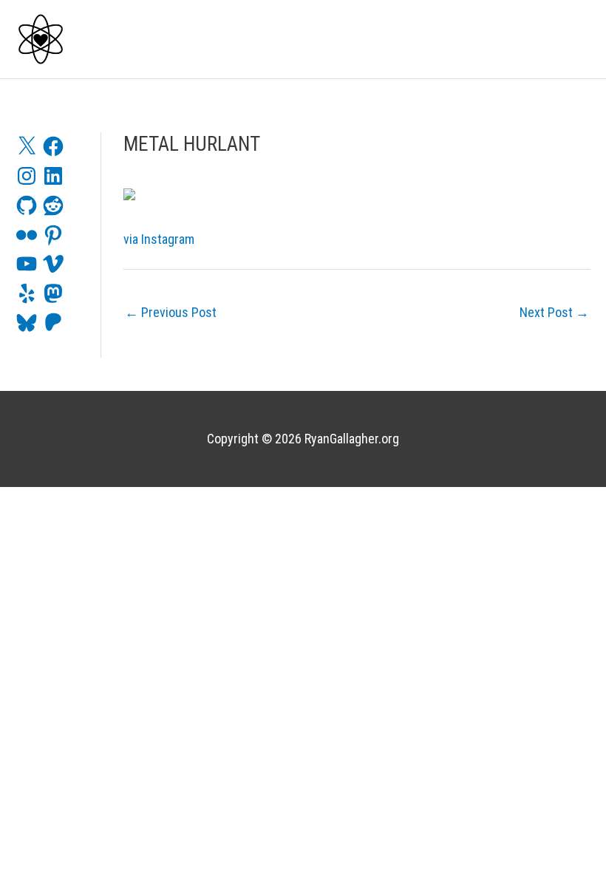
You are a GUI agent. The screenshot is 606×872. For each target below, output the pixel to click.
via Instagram (158, 239)
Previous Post (171, 312)
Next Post (554, 312)
